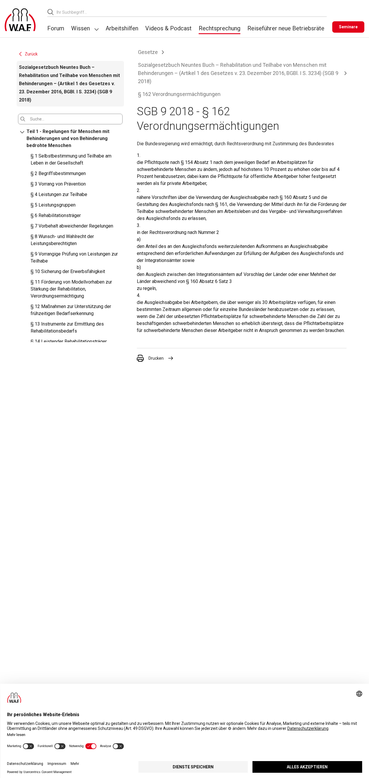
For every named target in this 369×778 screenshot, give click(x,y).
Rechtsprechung (219, 28)
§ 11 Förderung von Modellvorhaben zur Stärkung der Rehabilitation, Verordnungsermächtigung (71, 289)
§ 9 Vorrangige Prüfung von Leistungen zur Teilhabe (74, 257)
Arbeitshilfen (122, 28)
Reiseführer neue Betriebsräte (285, 28)
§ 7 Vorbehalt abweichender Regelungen (72, 226)
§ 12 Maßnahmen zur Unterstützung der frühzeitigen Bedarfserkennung (71, 310)
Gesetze (148, 52)
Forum (55, 28)
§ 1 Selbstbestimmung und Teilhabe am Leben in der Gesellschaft (71, 159)
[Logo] (20, 20)
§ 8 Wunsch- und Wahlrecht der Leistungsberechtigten (62, 240)
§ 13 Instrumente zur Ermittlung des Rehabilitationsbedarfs (67, 327)
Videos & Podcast (168, 28)
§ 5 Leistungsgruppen (53, 205)
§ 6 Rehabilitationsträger (56, 215)
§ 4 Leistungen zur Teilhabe (59, 194)
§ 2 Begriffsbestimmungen (58, 173)
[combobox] (192, 12)
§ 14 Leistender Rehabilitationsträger (69, 341)
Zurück (31, 54)
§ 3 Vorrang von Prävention (58, 184)
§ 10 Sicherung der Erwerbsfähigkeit (68, 271)
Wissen (80, 28)
